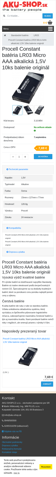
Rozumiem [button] (46, 467)
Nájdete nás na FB (13, 431)
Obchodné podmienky (12, 442)
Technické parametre (18, 169)
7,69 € (42, 148)
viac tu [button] (17, 473)
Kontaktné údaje (9, 452)
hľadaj (47, 16)
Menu (6, 29)
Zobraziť (47, 384)
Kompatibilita (14, 228)
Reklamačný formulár (12, 449)
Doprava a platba (16, 252)
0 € (45, 22)
